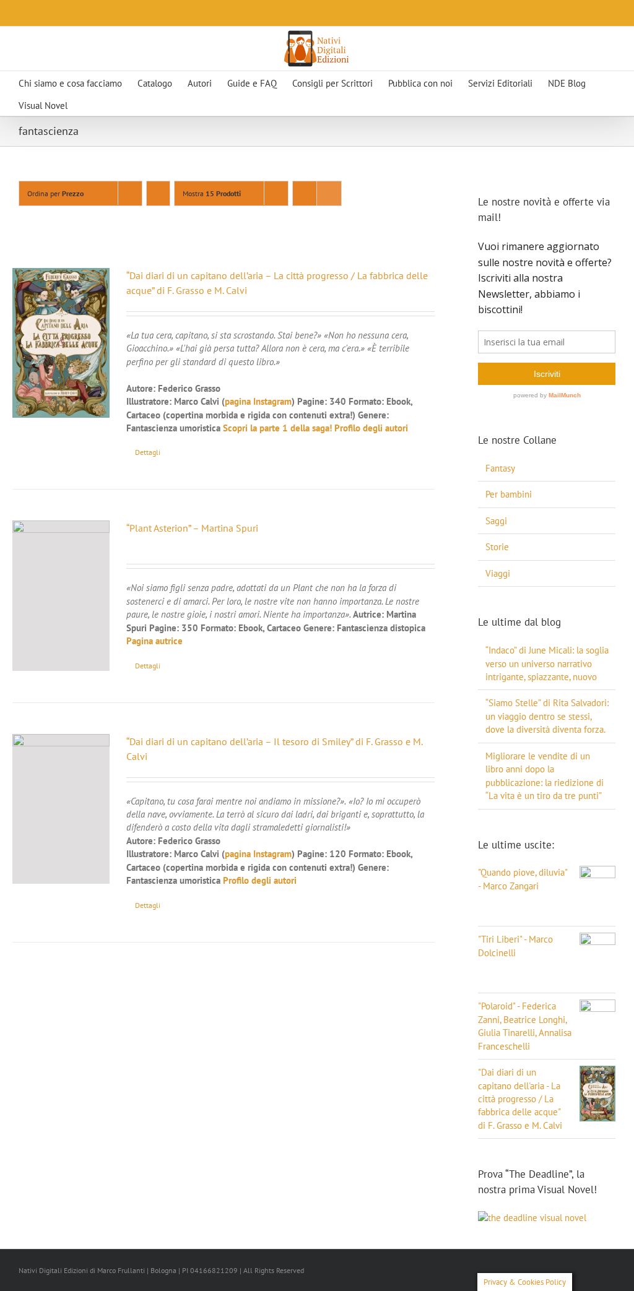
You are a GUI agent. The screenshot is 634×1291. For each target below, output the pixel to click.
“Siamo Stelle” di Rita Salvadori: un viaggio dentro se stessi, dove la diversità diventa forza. (547, 716)
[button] (109, 104)
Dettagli (147, 452)
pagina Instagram (258, 401)
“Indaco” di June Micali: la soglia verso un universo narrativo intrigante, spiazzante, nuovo (547, 663)
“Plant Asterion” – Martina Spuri (192, 528)
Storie (497, 547)
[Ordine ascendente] (158, 193)
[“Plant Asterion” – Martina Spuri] (61, 595)
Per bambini (508, 494)
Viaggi (497, 573)
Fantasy (500, 468)
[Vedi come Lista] (329, 193)
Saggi (496, 521)
